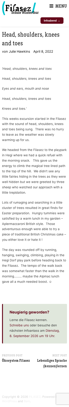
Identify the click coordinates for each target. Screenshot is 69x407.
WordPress (9, 401)
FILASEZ (35, 397)
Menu (61, 5)
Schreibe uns (19, 325)
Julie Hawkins (19, 51)
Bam (27, 401)
